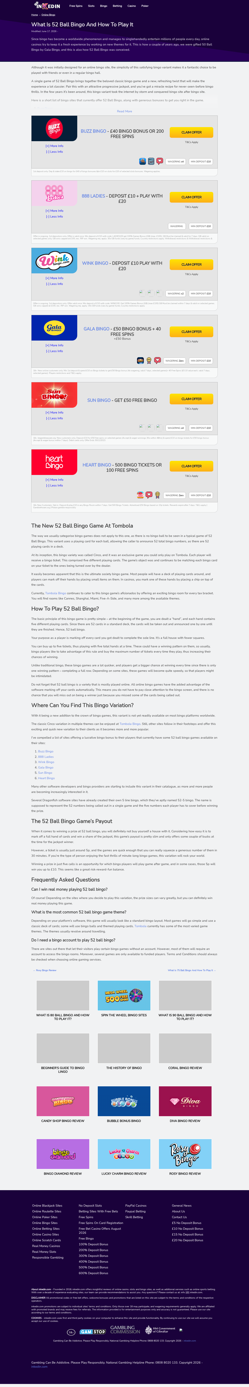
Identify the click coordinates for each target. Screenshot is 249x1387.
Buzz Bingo (93, 131)
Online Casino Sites (45, 1234)
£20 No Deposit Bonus (187, 1240)
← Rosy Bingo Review (44, 970)
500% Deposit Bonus (93, 1267)
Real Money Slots (44, 1252)
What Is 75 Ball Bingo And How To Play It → (192, 970)
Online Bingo (48, 14)
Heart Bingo (97, 465)
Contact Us (179, 1217)
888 (41, 757)
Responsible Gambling (48, 1257)
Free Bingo (86, 1238)
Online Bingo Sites (45, 1223)
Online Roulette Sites (46, 1211)
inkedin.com (190, 1340)
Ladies (49, 757)
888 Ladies (93, 196)
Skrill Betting (134, 1217)
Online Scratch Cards (46, 1240)
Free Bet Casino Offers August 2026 (100, 1231)
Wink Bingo (95, 263)
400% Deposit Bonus (93, 1262)
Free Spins (86, 1217)
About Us (178, 1211)
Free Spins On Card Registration (101, 1223)
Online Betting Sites (46, 1229)
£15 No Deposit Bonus (187, 1234)
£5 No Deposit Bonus (186, 1223)
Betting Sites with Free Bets (98, 1211)
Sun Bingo (99, 400)
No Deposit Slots (90, 1206)
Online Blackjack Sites (47, 1206)
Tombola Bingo (55, 593)
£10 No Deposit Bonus (187, 1229)
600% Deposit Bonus (93, 1273)
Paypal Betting (135, 1211)
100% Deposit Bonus (93, 1244)
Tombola (140, 926)
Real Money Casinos (46, 1246)
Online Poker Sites (44, 1217)
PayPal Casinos (136, 1206)
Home (34, 14)
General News (182, 1206)
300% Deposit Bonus (93, 1256)
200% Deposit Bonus (93, 1250)
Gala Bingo (96, 329)
